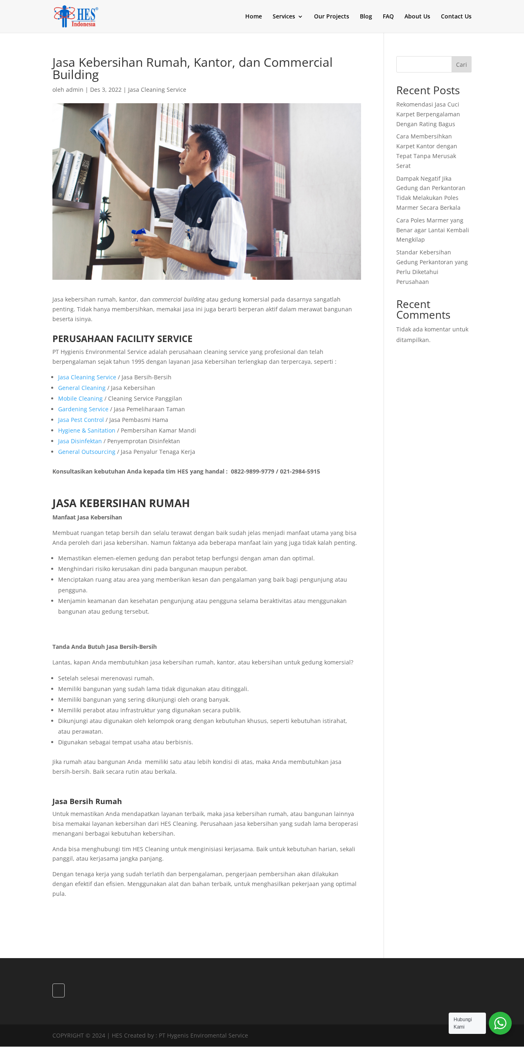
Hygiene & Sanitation (86, 430)
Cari (461, 64)
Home (253, 17)
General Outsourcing (86, 452)
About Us (417, 17)
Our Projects (331, 17)
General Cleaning (82, 388)
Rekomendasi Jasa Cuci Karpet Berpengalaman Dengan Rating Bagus (428, 114)
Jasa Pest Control (81, 420)
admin (75, 89)
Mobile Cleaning (80, 398)
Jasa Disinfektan (80, 441)
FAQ (388, 17)
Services (284, 17)
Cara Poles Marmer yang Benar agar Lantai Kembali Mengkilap (432, 230)
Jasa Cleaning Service (157, 89)
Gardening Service (83, 409)
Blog (366, 17)
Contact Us (456, 17)
